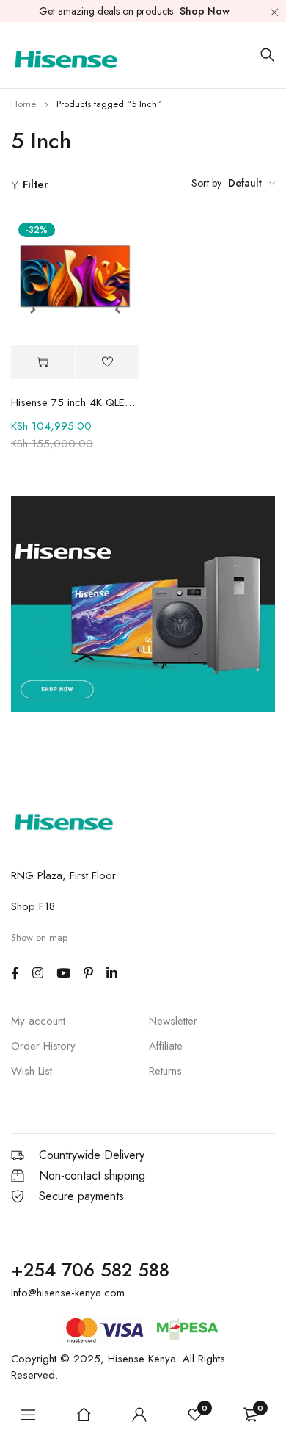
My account (38, 1021)
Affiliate (166, 1046)
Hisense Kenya (142, 1359)
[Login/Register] (139, 1414)
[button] (43, 362)
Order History (43, 1046)
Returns (165, 1071)
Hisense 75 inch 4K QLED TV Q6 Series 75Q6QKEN (75, 402)
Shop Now (205, 11)
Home (23, 104)
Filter (35, 184)
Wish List (31, 1071)
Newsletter (173, 1021)
